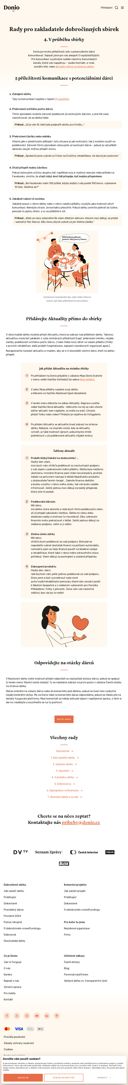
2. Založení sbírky (63, 764)
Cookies (8, 1049)
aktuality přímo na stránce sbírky (74, 66)
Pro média (9, 993)
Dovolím (23, 1078)
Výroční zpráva (12, 987)
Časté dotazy (72, 962)
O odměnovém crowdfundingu (82, 909)
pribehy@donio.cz (81, 822)
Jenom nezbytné (64, 1078)
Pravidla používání (14, 1036)
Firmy (67, 934)
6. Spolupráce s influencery (63, 790)
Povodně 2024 (12, 915)
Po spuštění (62, 99)
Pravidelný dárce (14, 909)
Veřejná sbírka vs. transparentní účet (85, 980)
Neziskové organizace (77, 928)
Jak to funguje (12, 962)
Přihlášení (106, 7)
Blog (66, 968)
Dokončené (10, 903)
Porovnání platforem (76, 974)
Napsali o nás (11, 980)
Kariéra (8, 974)
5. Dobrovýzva (62, 783)
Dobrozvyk (10, 934)
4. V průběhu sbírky (63, 777)
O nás (7, 968)
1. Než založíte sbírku (63, 757)
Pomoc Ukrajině (13, 922)
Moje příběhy (87, 379)
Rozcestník (62, 751)
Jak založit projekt (75, 891)
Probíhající (10, 897)
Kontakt (8, 999)
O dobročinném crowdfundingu (22, 928)
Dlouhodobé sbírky (14, 940)
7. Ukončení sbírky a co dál (62, 797)
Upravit (102, 1078)
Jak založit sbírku (14, 891)
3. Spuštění (62, 770)
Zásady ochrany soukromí (19, 1043)
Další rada (64, 719)
